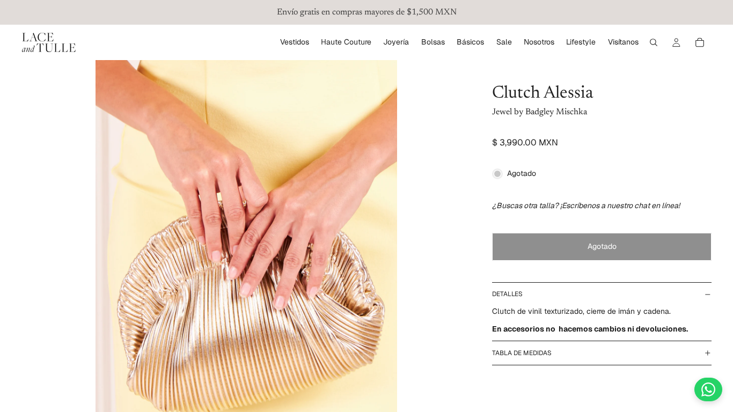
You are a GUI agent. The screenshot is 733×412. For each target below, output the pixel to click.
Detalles (507, 294)
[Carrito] (700, 42)
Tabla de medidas (522, 353)
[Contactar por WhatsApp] (708, 389)
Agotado (602, 246)
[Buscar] (653, 42)
